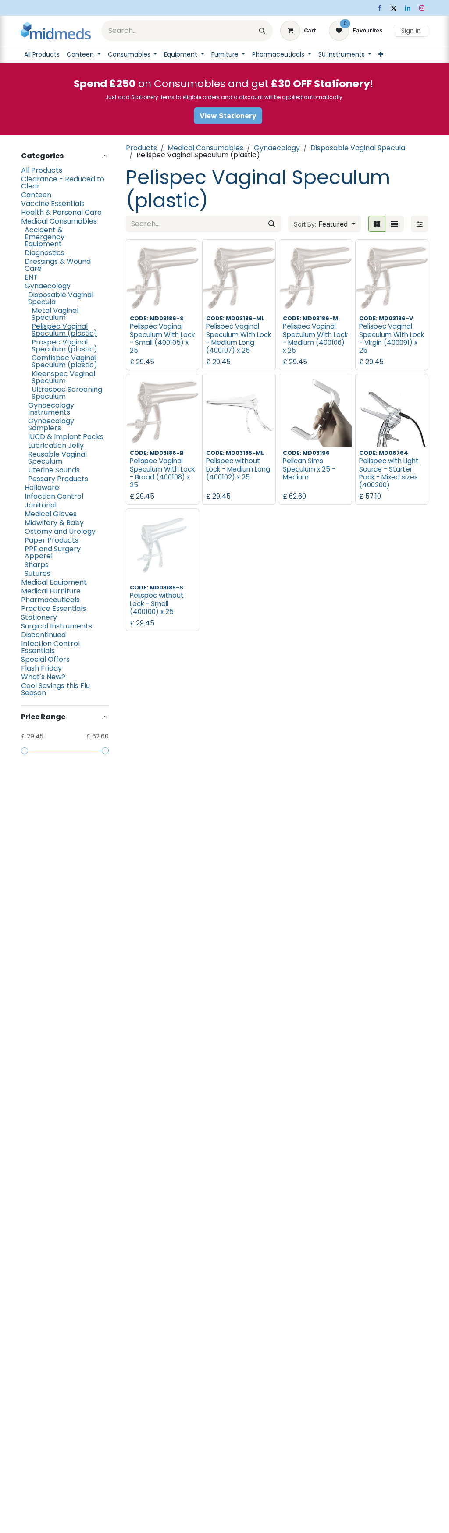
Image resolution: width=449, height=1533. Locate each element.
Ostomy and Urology (60, 531)
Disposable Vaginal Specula (60, 298)
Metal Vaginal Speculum (55, 314)
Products (141, 148)
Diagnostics (44, 252)
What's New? (43, 677)
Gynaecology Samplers (51, 425)
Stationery (39, 617)
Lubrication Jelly (56, 445)
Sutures (37, 573)
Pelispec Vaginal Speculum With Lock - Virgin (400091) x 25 (391, 338)
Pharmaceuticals (50, 599)
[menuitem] (42, 54)
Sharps (37, 564)
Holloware (42, 487)
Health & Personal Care (61, 212)
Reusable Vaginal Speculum (57, 458)
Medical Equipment (54, 582)
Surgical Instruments (56, 626)
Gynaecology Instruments (51, 409)
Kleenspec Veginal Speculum (63, 377)
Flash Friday (41, 668)
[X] (394, 8)
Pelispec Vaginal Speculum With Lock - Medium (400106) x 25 (315, 338)
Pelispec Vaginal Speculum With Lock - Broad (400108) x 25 (162, 473)
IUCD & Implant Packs (65, 436)
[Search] (262, 30)
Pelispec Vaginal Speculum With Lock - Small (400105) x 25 (162, 338)
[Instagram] (422, 8)
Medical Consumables (59, 221)
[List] (394, 224)
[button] (324, 224)
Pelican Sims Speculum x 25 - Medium (309, 468)
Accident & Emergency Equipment (44, 237)
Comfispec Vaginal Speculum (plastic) (64, 362)
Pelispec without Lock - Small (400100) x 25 (157, 603)
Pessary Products (58, 479)
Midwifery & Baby (54, 522)
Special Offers (45, 659)
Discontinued (43, 635)
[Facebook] (380, 8)
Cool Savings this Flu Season (55, 689)
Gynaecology (48, 286)
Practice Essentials (53, 608)
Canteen (36, 195)
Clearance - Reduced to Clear (62, 183)
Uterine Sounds (54, 470)
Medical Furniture (51, 591)
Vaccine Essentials (53, 203)
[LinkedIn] (408, 8)
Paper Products (51, 540)
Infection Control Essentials (50, 647)
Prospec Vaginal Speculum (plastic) (64, 346)
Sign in (411, 30)
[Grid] (377, 224)
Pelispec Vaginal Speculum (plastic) (64, 330)
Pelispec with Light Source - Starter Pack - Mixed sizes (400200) (389, 473)
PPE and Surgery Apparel (53, 553)
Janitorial (41, 505)
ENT (31, 277)
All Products (41, 170)
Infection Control (54, 496)
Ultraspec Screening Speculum (67, 393)
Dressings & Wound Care (58, 265)
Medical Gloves (51, 514)
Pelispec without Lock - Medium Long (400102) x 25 (238, 468)
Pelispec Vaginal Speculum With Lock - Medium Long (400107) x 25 (238, 338)
